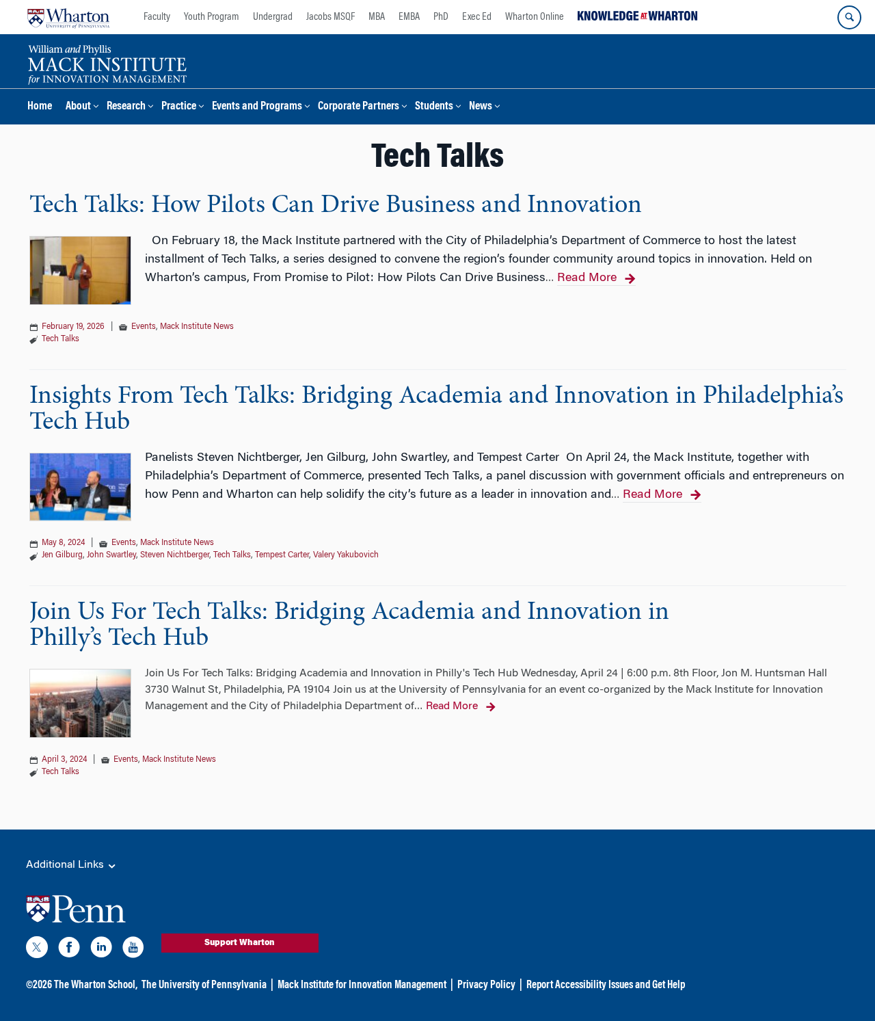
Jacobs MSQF (330, 17)
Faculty (157, 17)
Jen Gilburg (62, 555)
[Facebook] (69, 950)
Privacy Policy (486, 985)
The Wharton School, (95, 985)
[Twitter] (37, 950)
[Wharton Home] (68, 17)
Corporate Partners (358, 107)
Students (434, 107)
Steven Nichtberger (174, 555)
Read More (587, 278)
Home (39, 107)
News (480, 107)
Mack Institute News (197, 327)
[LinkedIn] (101, 950)
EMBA (409, 17)
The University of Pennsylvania (204, 985)
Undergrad (273, 17)
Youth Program (211, 17)
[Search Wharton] (849, 17)
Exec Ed (477, 17)
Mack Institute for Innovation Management (362, 985)
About (78, 107)
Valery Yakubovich (346, 555)
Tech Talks (60, 339)
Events (143, 327)
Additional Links (66, 865)
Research (126, 107)
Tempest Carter (282, 555)
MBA (376, 17)
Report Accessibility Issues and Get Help (605, 985)
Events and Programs (257, 107)
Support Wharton (239, 943)
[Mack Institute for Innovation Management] (107, 63)
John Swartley (111, 555)
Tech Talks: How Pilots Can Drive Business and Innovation (335, 206)
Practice (178, 107)
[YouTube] (133, 950)
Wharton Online (534, 17)
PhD (440, 17)
